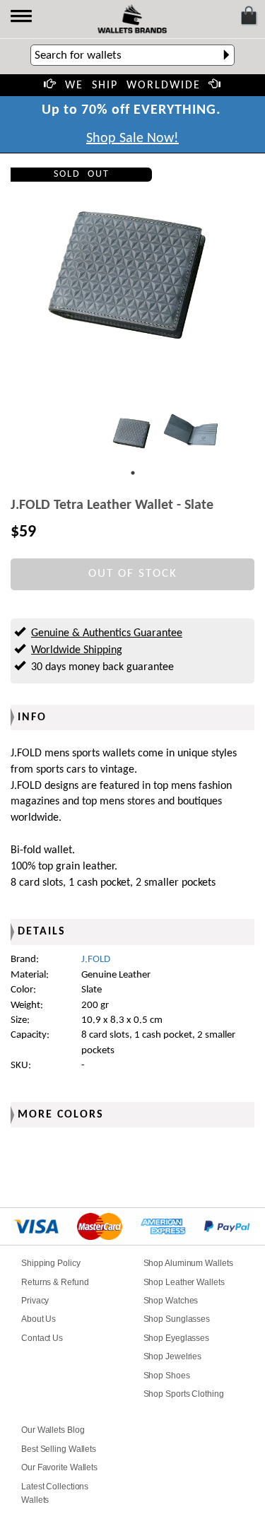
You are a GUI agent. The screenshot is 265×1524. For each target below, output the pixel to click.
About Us (38, 1319)
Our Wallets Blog (52, 1430)
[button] (22, 17)
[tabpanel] (133, 433)
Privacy (35, 1301)
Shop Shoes (166, 1376)
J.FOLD (95, 959)
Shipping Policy (51, 1263)
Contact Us (42, 1338)
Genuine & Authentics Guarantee (106, 633)
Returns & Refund (54, 1282)
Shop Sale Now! (132, 138)
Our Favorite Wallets (59, 1467)
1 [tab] (133, 473)
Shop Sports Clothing (183, 1394)
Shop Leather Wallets (184, 1282)
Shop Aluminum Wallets (188, 1263)
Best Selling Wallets (58, 1449)
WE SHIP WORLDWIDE (133, 85)
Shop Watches (171, 1301)
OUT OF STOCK (132, 574)
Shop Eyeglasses (176, 1338)
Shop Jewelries (172, 1356)
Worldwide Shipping (76, 650)
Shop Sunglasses (177, 1319)
